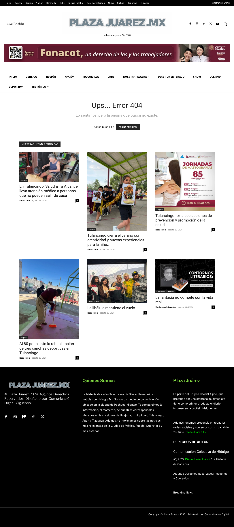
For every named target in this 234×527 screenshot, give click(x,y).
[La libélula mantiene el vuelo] (117, 281)
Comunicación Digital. (217, 514)
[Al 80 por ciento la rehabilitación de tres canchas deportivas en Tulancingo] (49, 299)
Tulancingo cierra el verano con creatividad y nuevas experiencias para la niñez (115, 240)
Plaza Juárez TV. (196, 432)
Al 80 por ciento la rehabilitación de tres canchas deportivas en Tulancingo (46, 348)
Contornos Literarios (165, 291)
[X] (210, 24)
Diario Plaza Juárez (197, 459)
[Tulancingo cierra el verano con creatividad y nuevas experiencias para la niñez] (117, 191)
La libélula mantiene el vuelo (111, 308)
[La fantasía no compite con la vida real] (185, 276)
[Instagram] (197, 24)
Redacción (24, 200)
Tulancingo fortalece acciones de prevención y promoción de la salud (183, 220)
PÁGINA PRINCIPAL (128, 127)
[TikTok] (203, 24)
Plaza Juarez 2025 (174, 514)
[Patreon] (24, 417)
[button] (225, 24)
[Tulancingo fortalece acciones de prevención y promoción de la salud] (185, 181)
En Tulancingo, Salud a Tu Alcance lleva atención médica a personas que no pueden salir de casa (48, 191)
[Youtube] (217, 24)
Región (23, 180)
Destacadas (93, 301)
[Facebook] (190, 24)
